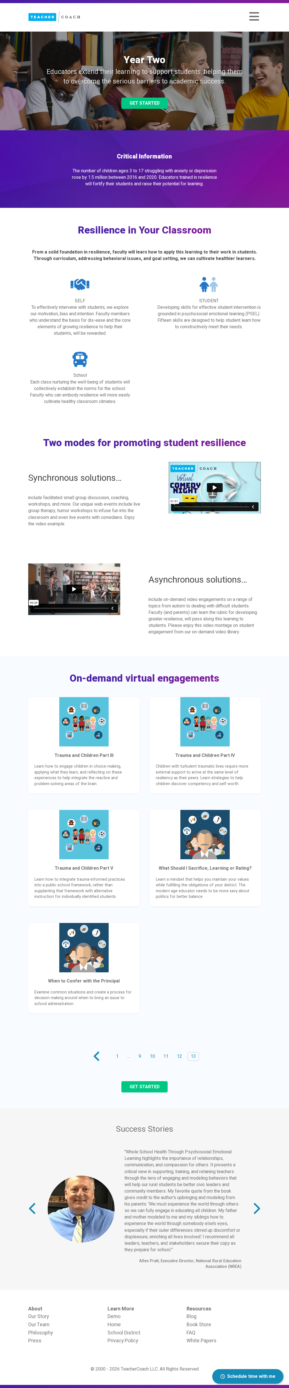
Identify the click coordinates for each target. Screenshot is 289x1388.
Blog (191, 1253)
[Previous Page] (96, 1056)
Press (34, 1277)
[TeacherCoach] (54, 17)
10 (152, 1056)
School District (124, 1269)
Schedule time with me (251, 1376)
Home (114, 1260)
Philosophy (40, 1269)
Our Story (38, 1253)
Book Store (199, 1260)
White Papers (201, 1277)
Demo (114, 1253)
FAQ (191, 1269)
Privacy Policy (123, 1277)
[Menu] (254, 17)
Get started (145, 103)
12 (179, 1056)
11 (165, 1056)
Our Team (38, 1260)
